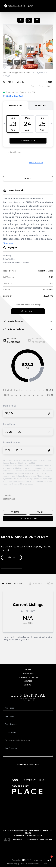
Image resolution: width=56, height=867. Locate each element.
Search (28, 681)
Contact (28, 685)
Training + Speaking (28, 677)
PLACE (28, 833)
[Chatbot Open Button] (49, 860)
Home (28, 670)
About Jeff (28, 673)
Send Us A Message (28, 764)
